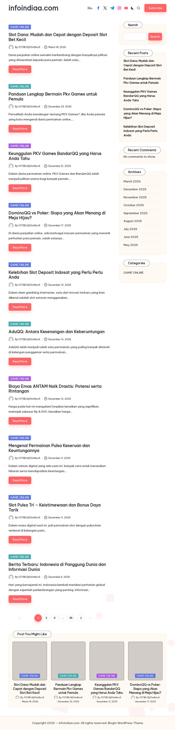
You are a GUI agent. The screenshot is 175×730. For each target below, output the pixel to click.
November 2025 (135, 197)
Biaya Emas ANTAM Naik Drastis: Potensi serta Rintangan (55, 389)
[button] (155, 8)
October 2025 (134, 205)
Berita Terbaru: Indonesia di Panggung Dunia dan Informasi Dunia (57, 567)
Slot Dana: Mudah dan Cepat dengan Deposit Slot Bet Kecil (58, 37)
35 (70, 617)
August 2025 (133, 221)
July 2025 (130, 229)
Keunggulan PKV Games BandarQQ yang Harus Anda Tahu (55, 156)
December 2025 (135, 189)
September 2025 (135, 213)
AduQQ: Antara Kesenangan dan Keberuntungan (57, 331)
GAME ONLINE (19, 27)
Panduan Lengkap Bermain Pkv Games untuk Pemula (53, 96)
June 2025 (131, 237)
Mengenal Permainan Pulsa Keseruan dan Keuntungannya (49, 448)
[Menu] (90, 8)
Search (133, 25)
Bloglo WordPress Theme (125, 723)
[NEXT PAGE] (81, 618)
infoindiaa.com (33, 8)
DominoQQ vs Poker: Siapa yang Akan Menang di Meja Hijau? (57, 215)
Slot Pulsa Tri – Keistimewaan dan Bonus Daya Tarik (55, 507)
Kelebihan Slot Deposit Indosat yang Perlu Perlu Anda (56, 275)
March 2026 (132, 181)
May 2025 (131, 245)
